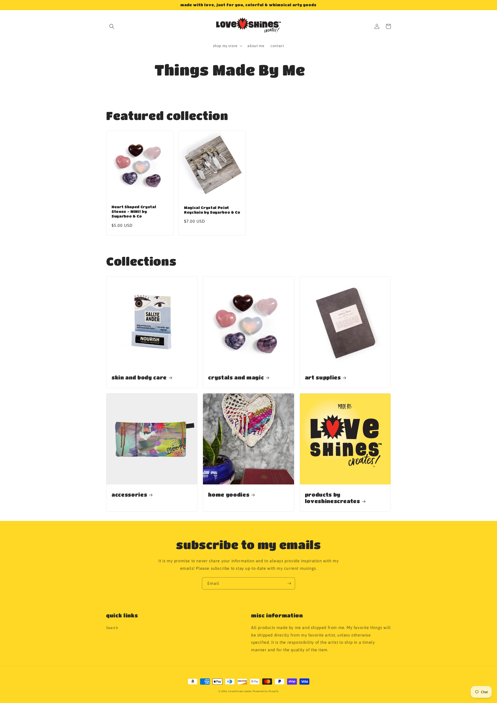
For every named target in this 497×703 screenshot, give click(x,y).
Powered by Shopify (266, 691)
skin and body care (139, 377)
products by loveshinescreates (332, 498)
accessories (129, 494)
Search (112, 628)
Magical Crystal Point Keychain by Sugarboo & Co (212, 209)
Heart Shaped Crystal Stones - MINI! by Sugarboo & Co (134, 211)
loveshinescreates (240, 691)
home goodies (228, 494)
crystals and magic (236, 377)
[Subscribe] (289, 583)
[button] (112, 26)
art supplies (323, 377)
